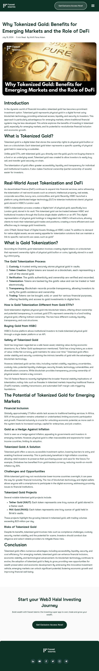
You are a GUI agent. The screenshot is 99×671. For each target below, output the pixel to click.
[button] (93, 5)
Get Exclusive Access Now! (71, 6)
